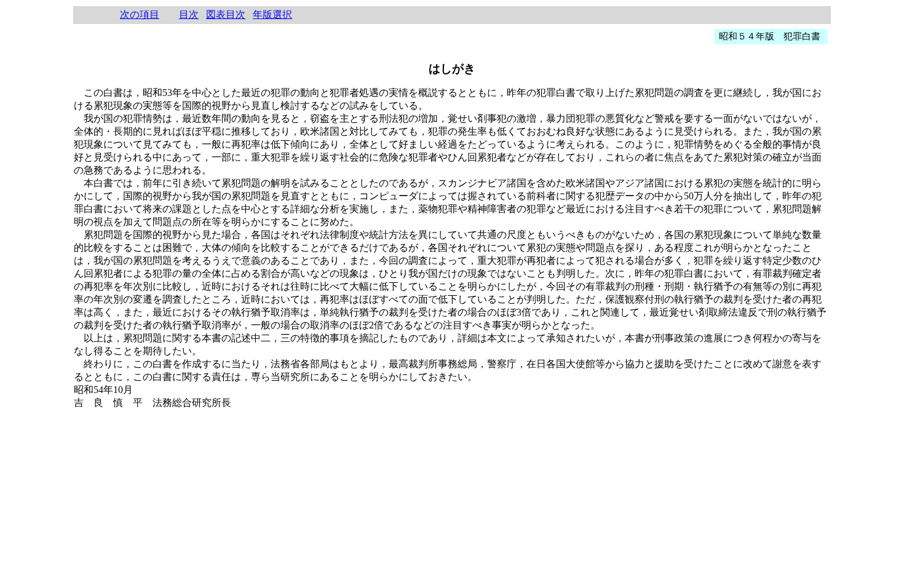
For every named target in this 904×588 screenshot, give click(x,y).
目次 (189, 14)
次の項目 (139, 14)
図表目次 (225, 14)
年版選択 (272, 14)
